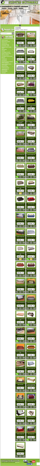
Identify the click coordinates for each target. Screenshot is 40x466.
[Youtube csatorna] (32, 462)
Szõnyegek (4, 72)
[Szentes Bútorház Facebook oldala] (29, 464)
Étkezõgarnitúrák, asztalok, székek (7, 48)
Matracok (3, 57)
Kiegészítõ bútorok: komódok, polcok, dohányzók (7, 62)
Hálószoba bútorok (5, 54)
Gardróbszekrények (5, 44)
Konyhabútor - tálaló (5, 45)
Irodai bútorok (4, 60)
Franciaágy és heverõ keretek (7, 56)
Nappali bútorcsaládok (6, 41)
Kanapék (3, 50)
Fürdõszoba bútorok (5, 67)
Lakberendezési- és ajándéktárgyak (5, 69)
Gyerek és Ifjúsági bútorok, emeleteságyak (6, 64)
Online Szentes (17, 462)
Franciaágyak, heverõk (6, 52)
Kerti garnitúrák (4, 71)
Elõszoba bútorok (5, 66)
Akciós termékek (5, 40)
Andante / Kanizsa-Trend (6, 53)
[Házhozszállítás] (26, 462)
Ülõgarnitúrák (4, 49)
